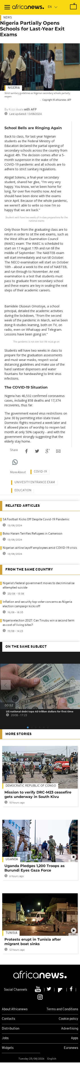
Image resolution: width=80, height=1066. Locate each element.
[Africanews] (28, 7)
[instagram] (40, 996)
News (7, 17)
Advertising (69, 1028)
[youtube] (38, 989)
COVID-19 (40, 471)
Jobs (5, 1038)
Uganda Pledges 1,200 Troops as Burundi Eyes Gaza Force (34, 868)
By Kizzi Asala (13, 109)
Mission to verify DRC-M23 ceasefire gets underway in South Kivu (37, 794)
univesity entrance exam (34, 482)
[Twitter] (49, 989)
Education (22, 490)
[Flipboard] (60, 989)
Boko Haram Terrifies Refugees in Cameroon (32, 533)
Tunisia (11, 933)
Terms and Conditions (62, 1009)
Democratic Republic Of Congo (31, 785)
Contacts (8, 1019)
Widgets (8, 1048)
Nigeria (14, 88)
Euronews (71, 1048)
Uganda (12, 859)
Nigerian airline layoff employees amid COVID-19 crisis (40, 548)
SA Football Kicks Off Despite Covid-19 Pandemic (36, 519)
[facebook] (71, 989)
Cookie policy (68, 1019)
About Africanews (15, 1009)
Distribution (10, 1028)
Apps (74, 1038)
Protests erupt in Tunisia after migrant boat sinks (32, 941)
